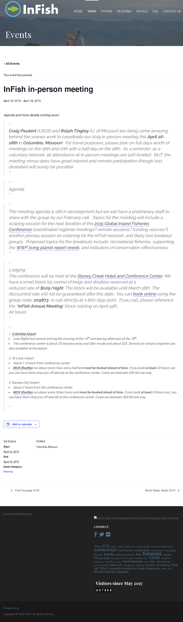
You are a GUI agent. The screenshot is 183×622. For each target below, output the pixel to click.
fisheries (152, 554)
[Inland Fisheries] (136, 518)
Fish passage (102, 558)
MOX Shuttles (23, 368)
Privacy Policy (11, 608)
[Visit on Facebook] (95, 535)
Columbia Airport (24, 334)
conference (105, 549)
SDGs (103, 568)
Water (163, 569)
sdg (96, 568)
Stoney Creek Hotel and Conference (113, 276)
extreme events (125, 554)
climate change (143, 547)
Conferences (125, 550)
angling (121, 547)
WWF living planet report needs (47, 247)
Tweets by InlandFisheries (17, 514)
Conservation (142, 550)
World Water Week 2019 (160, 490)
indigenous (98, 562)
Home (78, 11)
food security (116, 558)
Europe (98, 554)
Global (154, 558)
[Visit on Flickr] (108, 535)
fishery (167, 554)
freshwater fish (141, 558)
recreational (163, 565)
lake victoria (163, 561)
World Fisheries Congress (111, 571)
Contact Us (172, 11)
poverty (150, 565)
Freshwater (128, 558)
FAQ (155, 11)
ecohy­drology (170, 550)
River (174, 565)
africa (97, 546)
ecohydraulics (157, 550)
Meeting (8, 471)
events (109, 554)
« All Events (12, 63)
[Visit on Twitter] (101, 535)
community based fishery (162, 547)
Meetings (140, 565)
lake (152, 561)
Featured (124, 11)
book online (144, 293)
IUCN (146, 562)
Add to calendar (22, 424)
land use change (101, 565)
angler (113, 547)
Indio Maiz (109, 562)
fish (138, 554)
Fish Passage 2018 (26, 490)
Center (155, 276)
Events (106, 11)
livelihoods (116, 565)
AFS (105, 546)
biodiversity (130, 547)
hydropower (166, 558)
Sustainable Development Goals (126, 568)
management (129, 565)
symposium (153, 568)
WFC (170, 569)
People (142, 11)
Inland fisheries (132, 561)
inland (118, 562)
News (92, 11)
